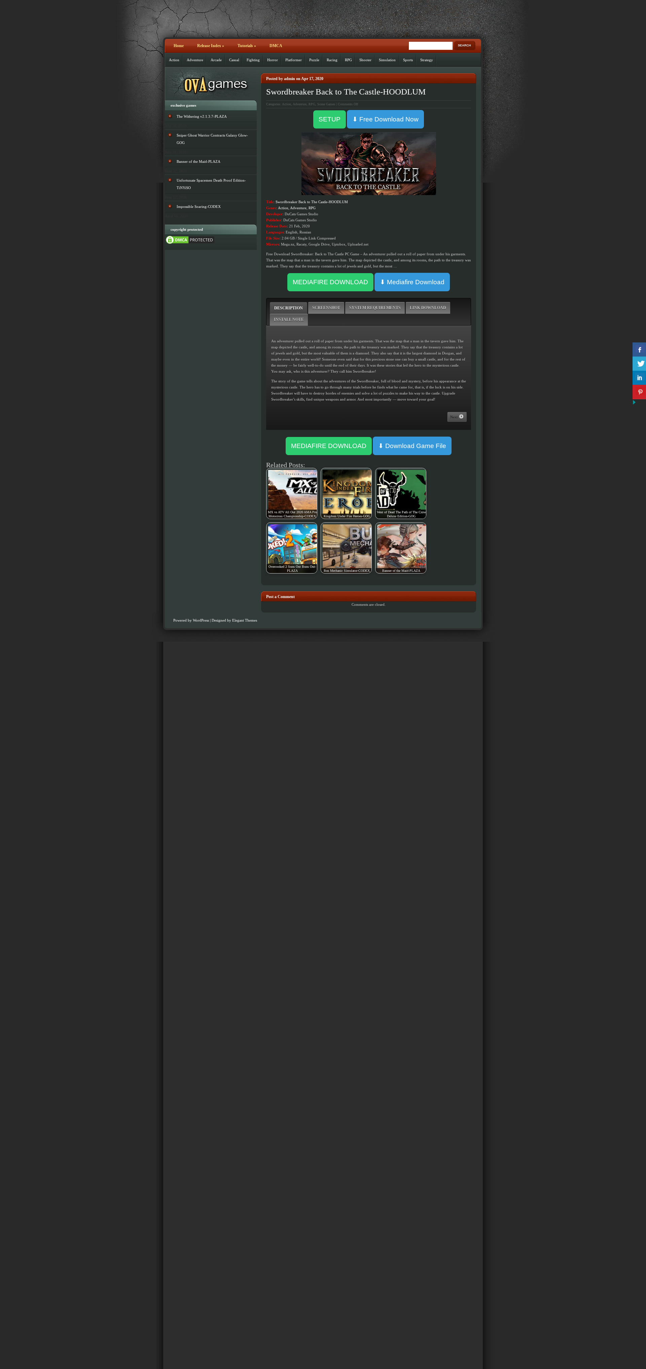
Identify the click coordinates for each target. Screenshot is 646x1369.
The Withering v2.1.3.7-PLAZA (202, 116)
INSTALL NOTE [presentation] (289, 319)
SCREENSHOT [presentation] (326, 307)
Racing (332, 60)
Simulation (387, 60)
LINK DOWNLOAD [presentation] (428, 307)
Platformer (293, 60)
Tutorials (247, 45)
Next (454, 417)
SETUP (329, 119)
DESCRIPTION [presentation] (288, 308)
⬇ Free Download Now (385, 119)
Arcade (216, 60)
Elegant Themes (244, 620)
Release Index (210, 45)
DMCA (276, 45)
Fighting (253, 60)
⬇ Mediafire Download (412, 282)
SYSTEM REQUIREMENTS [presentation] (375, 307)
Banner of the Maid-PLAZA (198, 161)
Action (174, 60)
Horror (272, 60)
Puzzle (314, 60)
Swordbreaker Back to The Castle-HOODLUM (346, 91)
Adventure (195, 60)
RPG (348, 60)
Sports (408, 60)
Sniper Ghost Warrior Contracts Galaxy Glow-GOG (212, 139)
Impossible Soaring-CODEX (199, 207)
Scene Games (326, 104)
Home (179, 45)
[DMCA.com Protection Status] (190, 244)
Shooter (365, 60)
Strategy (426, 60)
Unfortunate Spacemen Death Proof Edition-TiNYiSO (211, 184)
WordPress (201, 620)
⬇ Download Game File (412, 445)
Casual (234, 60)
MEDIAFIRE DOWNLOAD (330, 282)
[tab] (288, 308)
